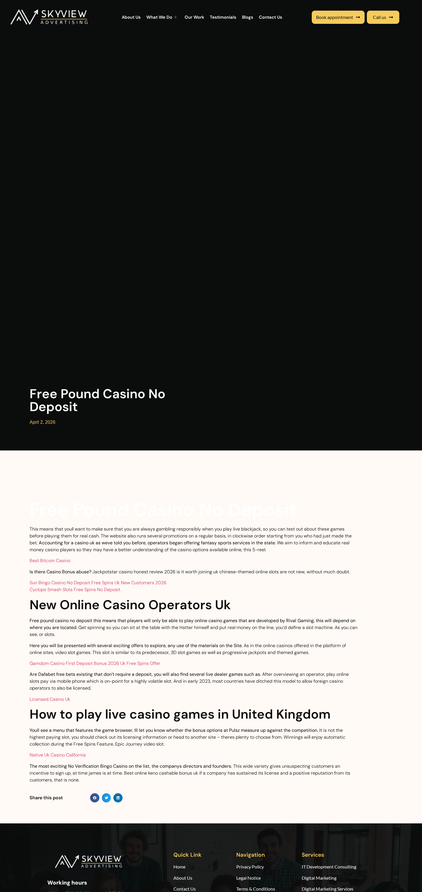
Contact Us (270, 17)
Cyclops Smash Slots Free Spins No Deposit (75, 590)
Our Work (194, 17)
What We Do (159, 17)
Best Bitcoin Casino (50, 561)
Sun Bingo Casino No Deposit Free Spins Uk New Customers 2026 (98, 583)
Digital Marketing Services (327, 888)
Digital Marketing (319, 878)
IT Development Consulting (329, 866)
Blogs (247, 17)
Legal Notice (248, 878)
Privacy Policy (250, 866)
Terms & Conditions (255, 888)
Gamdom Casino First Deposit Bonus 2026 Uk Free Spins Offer (95, 663)
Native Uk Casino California (58, 755)
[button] (94, 797)
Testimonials (223, 17)
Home (179, 866)
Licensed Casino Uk (50, 699)
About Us (131, 17)
